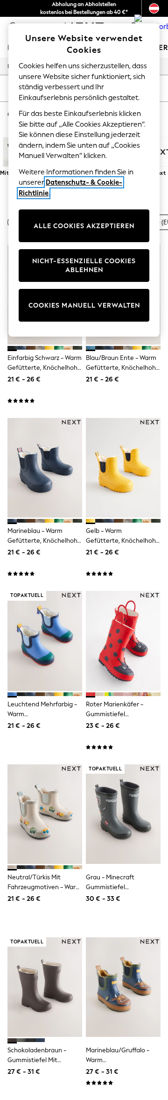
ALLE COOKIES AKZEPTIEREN (84, 226)
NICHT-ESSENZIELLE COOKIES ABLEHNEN (84, 265)
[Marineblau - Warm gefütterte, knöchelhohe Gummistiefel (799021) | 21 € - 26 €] (44, 468)
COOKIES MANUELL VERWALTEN (84, 305)
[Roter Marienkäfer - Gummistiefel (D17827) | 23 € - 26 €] (123, 640)
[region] (84, 180)
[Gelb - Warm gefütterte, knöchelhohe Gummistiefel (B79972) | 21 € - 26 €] (123, 468)
